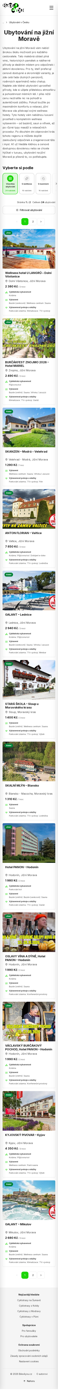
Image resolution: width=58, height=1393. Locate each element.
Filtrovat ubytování (31, 210)
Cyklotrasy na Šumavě (29, 1300)
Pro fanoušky (29, 1330)
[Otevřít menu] (51, 8)
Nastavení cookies (29, 1361)
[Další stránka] (41, 221)
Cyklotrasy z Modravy (29, 1311)
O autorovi (42, 1374)
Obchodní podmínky (29, 1350)
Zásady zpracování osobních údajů (29, 1356)
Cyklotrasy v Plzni (29, 1316)
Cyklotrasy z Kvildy (29, 1305)
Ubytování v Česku (19, 22)
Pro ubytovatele (28, 1336)
